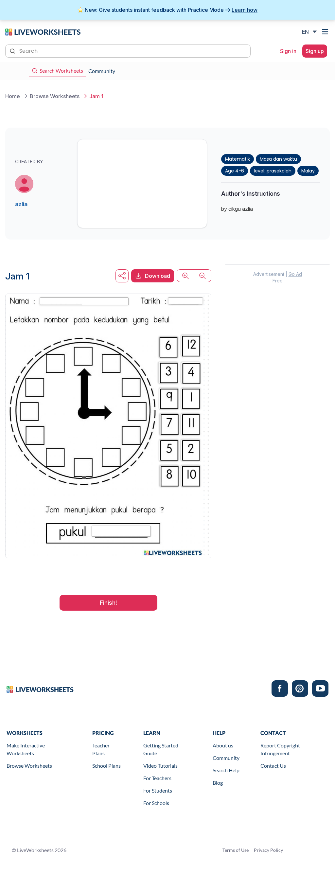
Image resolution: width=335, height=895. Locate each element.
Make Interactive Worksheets (26, 749)
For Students (157, 790)
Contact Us (273, 765)
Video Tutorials (160, 765)
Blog (218, 782)
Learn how (244, 10)
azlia (21, 204)
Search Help (226, 770)
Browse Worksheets (29, 765)
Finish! (108, 602)
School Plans (106, 765)
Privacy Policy (268, 850)
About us (223, 745)
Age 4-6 (234, 171)
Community (226, 758)
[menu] (326, 32)
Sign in (288, 51)
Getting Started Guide (160, 749)
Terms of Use (235, 850)
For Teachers (157, 778)
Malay (308, 171)
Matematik (237, 159)
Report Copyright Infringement (280, 749)
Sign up (315, 51)
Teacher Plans (101, 749)
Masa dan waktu (278, 159)
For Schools (156, 803)
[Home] (42, 31)
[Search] (13, 50)
